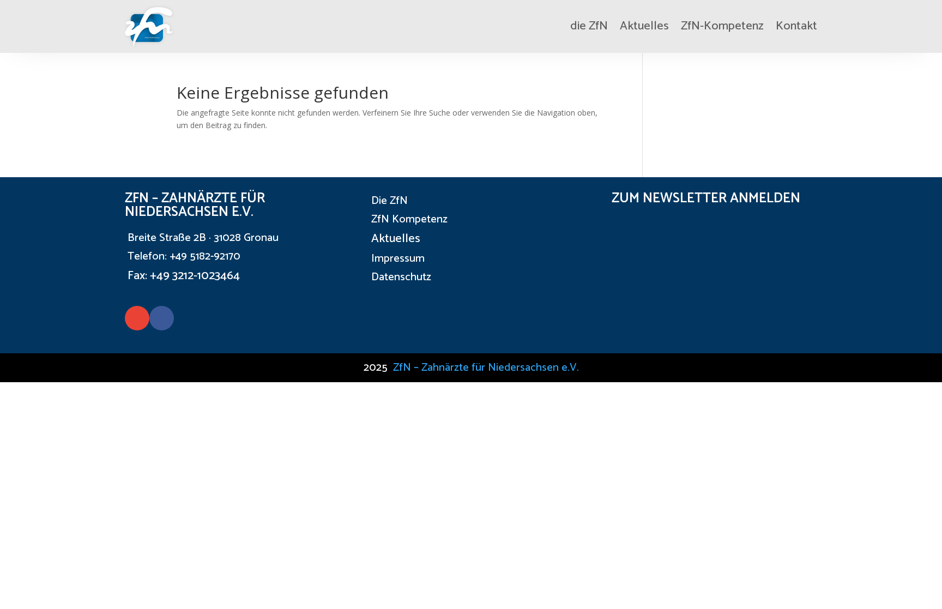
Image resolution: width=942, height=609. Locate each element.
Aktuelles (644, 26)
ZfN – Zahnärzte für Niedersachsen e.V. (486, 368)
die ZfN (589, 26)
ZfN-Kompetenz (722, 26)
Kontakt (796, 26)
